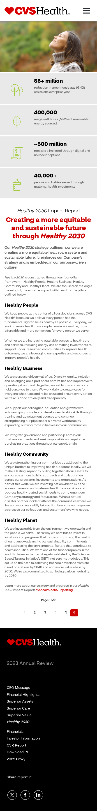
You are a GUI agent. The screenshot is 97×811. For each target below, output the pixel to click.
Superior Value (19, 715)
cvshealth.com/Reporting (54, 590)
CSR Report (16, 745)
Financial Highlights (23, 695)
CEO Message (18, 688)
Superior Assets (20, 701)
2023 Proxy (16, 759)
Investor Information (23, 738)
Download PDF (19, 752)
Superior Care (18, 708)
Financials (15, 732)
